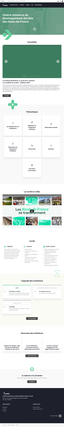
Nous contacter (36, 407)
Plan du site (5, 425)
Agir (32, 4)
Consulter (8, 96)
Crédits (17, 425)
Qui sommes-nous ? (14, 4)
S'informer (22, 4)
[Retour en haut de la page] (60, 416)
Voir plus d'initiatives (32, 355)
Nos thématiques (38, 4)
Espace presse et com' (38, 409)
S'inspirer (28, 4)
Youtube (4, 410)
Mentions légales (11, 425)
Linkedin (4, 409)
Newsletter (5, 407)
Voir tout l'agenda (32, 318)
